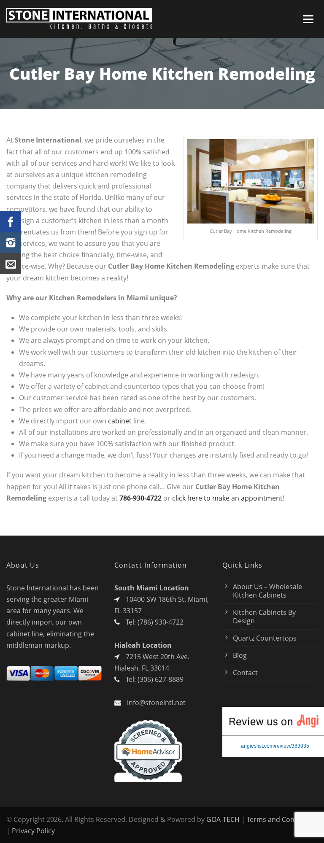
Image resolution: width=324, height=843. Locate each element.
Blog (240, 655)
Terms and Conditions (281, 819)
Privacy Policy (33, 830)
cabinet (120, 421)
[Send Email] (10, 263)
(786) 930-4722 (161, 622)
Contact (245, 672)
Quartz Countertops (265, 638)
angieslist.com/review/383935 (275, 746)
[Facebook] (10, 221)
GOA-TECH (223, 819)
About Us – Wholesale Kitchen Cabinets (267, 591)
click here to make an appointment (227, 498)
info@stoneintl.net (156, 702)
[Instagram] (10, 242)
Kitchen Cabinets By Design (264, 616)
